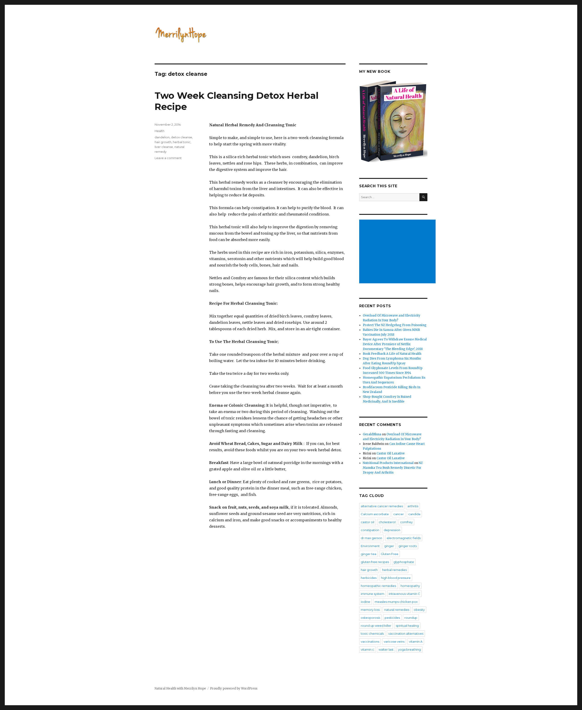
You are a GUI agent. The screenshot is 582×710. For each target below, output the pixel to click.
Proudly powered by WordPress (233, 688)
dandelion (162, 137)
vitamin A (415, 641)
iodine (365, 602)
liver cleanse (164, 147)
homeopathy (410, 586)
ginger (389, 546)
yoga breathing (409, 649)
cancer (398, 514)
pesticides (392, 617)
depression (392, 530)
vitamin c (367, 649)
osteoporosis (370, 617)
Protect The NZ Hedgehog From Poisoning (394, 325)
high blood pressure (396, 578)
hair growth (163, 142)
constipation (370, 530)
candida (414, 514)
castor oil (367, 522)
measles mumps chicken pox (396, 602)
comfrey (406, 522)
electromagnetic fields (404, 538)
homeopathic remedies (378, 586)
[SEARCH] (423, 197)
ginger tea (368, 554)
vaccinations (370, 641)
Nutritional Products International (388, 463)
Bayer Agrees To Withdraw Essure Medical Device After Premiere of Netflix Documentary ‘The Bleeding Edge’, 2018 (395, 344)
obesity (419, 609)
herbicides (368, 578)
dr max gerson (371, 538)
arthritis (412, 506)
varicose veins (394, 641)
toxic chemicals (372, 633)
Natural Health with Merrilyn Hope (180, 688)
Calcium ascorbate (375, 514)
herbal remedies (394, 570)
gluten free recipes (375, 562)
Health (159, 131)
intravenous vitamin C (404, 594)
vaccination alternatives (405, 633)
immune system (372, 594)
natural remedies (396, 609)
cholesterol (387, 522)
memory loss (370, 609)
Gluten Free (389, 554)
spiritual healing (407, 625)
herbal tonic (182, 142)
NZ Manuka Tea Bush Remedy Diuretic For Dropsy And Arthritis (393, 467)
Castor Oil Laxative (390, 453)
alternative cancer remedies (382, 506)
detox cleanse (181, 137)
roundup (410, 617)
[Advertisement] (398, 252)
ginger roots (408, 546)
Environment (370, 546)
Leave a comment (168, 158)
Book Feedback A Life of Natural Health (392, 354)
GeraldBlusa (372, 434)
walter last (386, 649)
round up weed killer (376, 625)
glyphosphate (404, 562)
